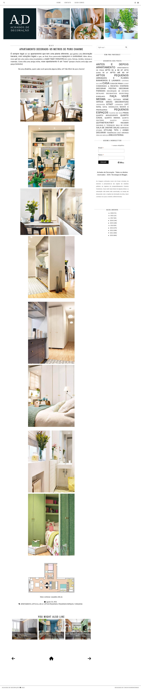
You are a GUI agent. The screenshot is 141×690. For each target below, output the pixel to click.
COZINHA (124, 86)
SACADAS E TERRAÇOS (105, 125)
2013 (112, 228)
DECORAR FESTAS (106, 88)
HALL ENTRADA (114, 99)
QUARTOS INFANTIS (119, 120)
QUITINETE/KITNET (105, 123)
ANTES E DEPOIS (112, 64)
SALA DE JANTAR (104, 128)
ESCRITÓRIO (124, 93)
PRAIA (126, 113)
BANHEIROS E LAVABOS (108, 80)
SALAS (116, 128)
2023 (112, 213)
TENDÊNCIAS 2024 (114, 133)
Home (59, 2)
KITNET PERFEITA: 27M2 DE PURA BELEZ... (51, 635)
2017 (112, 218)
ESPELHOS (100, 96)
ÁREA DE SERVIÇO (102, 135)
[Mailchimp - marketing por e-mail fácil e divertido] (121, 164)
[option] (25, 629)
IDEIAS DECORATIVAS (117, 102)
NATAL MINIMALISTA (110, 107)
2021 (112, 215)
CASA (105, 83)
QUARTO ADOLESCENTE (107, 115)
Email (101, 148)
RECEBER (125, 123)
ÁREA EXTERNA (116, 135)
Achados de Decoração (10, 687)
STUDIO (99, 130)
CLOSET (126, 83)
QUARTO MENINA (112, 118)
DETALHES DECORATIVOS (106, 93)
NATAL (98, 107)
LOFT (126, 104)
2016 (112, 220)
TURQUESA (78, 604)
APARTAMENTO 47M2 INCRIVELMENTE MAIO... (78, 635)
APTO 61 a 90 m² (38, 604)
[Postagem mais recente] (13, 658)
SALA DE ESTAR (122, 125)
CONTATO (68, 2)
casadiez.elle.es (57, 597)
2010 (112, 235)
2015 (112, 223)
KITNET (109, 104)
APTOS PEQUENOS (51, 604)
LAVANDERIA (119, 104)
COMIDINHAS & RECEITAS (107, 86)
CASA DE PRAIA (116, 83)
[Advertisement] (112, 253)
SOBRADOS (124, 128)
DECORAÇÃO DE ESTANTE (118, 91)
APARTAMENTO (26, 604)
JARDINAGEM (100, 104)
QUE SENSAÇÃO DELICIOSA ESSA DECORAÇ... (25, 635)
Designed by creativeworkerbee (127, 687)
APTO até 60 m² (119, 72)
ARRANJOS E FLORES (112, 78)
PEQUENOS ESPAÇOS (66, 604)
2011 (112, 233)
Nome (101, 155)
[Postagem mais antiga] (89, 658)
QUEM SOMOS (79, 2)
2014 (112, 225)
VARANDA (125, 133)
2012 (112, 230)
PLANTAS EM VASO (115, 113)
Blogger (124, 175)
